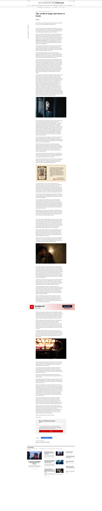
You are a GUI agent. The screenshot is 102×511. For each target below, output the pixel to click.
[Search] (74, 6)
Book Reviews (28, 449)
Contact (70, 1)
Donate (64, 7)
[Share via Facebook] (28, 25)
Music (38, 448)
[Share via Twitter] (28, 27)
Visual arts (61, 448)
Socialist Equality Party (47, 7)
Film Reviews (37, 442)
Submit (51, 431)
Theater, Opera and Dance (43, 448)
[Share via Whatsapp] (28, 29)
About (72, 1)
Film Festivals (47, 442)
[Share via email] (28, 33)
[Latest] (30, 6)
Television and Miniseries (34, 448)
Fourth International (40, 7)
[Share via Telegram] (28, 31)
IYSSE (52, 7)
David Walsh (37, 19)
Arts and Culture (42, 442)
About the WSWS (56, 7)
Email (40, 422)
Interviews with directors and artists (51, 448)
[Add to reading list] (28, 37)
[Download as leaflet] (28, 35)
